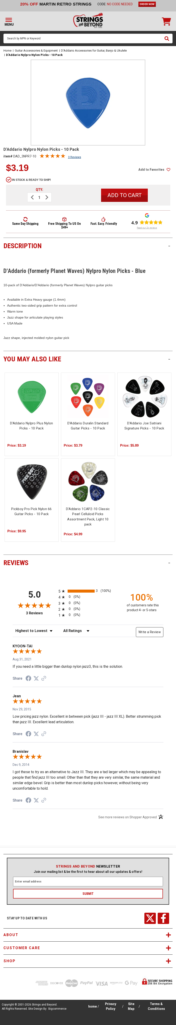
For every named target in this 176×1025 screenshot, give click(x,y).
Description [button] (86, 246)
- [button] (169, 246)
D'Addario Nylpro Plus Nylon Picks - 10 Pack (31, 426)
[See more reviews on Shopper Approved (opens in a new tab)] (43, 679)
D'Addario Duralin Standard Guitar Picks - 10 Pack (88, 426)
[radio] (88, 591)
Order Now (147, 4)
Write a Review (149, 632)
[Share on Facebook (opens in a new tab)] (28, 679)
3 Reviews (74, 157)
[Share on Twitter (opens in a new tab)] (36, 678)
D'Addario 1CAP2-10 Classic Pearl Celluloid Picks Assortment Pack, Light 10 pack (88, 517)
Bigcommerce (57, 1008)
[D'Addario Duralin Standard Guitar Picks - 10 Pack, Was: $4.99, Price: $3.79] (88, 396)
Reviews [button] (86, 563)
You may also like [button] (86, 359)
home (92, 1006)
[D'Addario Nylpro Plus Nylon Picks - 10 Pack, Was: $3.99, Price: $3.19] (32, 396)
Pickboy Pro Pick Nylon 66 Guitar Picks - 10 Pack (31, 511)
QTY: (39, 189)
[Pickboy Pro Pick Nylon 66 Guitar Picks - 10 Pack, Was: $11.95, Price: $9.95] (32, 482)
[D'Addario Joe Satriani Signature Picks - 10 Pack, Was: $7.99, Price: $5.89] (144, 396)
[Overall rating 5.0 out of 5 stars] (52, 157)
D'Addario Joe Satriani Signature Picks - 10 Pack (144, 426)
